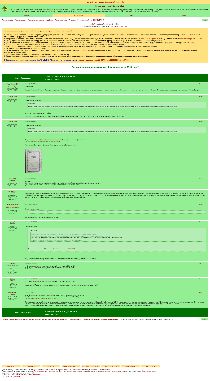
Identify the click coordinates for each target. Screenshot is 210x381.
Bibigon (113, 26)
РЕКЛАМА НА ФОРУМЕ (71, 366)
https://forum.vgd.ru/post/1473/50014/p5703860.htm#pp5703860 (104, 60)
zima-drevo (12, 191)
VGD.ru (26, 15)
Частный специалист (12, 207)
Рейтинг (95, 24)
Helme (12, 279)
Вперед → (73, 76)
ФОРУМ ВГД (150, 366)
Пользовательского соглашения (46, 371)
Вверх (200, 84)
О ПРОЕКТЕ (11, 366)
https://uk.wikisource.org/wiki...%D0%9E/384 (62, 248)
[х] (123, 2)
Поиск (184, 15)
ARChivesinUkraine (12, 205)
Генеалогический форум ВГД (109, 6)
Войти (131, 15)
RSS (32, 373)
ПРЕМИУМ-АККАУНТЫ (90, 366)
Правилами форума (148, 371)
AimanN (12, 222)
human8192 (12, 293)
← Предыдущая (25, 78)
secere (56, 79)
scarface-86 (12, 96)
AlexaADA (12, 179)
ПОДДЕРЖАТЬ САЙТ (111, 366)
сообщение (37, 266)
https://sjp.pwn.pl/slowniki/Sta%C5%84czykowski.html (42, 141)
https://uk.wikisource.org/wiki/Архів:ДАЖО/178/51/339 (42, 299)
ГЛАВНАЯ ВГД (130, 366)
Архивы (10, 20)
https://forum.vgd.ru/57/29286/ (190, 39)
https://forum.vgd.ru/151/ (150, 39)
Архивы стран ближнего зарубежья (40, 20)
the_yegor (119, 26)
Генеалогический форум (11, 319)
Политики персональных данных (71, 371)
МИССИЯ (31, 366)
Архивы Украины (61, 20)
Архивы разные (20, 20)
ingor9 (126, 26)
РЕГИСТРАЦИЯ (78, 15)
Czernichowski (12, 84)
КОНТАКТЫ (51, 366)
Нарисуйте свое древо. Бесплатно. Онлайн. (103, 2)
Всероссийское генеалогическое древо (26, 375)
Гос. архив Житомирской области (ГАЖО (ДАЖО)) (86, 20)
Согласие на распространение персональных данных (107, 371)
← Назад (56, 76)
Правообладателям (12, 376)
